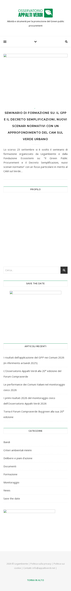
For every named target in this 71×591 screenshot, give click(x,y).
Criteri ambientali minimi (17, 450)
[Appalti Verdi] (35, 13)
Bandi (6, 442)
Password (10, 216)
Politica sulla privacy (40, 563)
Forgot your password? (35, 252)
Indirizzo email (13, 201)
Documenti (9, 466)
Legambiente (21, 563)
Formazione (10, 474)
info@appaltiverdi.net (43, 568)
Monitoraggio (11, 482)
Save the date (11, 498)
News (6, 490)
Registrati (52, 242)
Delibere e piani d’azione (17, 458)
